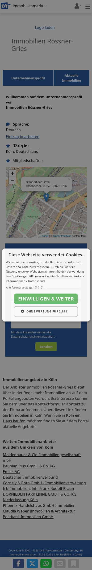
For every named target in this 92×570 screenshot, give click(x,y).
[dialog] (46, 285)
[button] (46, 287)
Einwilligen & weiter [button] (46, 299)
